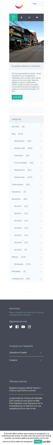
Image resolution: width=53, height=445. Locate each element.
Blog (13, 134)
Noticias (15, 257)
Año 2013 (18, 206)
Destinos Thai (19, 148)
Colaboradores (17, 184)
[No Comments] (37, 17)
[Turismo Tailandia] (21, 17)
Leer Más (46, 441)
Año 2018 (18, 242)
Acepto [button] (37, 442)
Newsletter (16, 199)
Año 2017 (18, 235)
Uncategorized (17, 279)
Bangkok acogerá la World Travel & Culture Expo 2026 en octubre (24, 389)
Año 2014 (18, 213)
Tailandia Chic (19, 170)
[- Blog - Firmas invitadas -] (29, 17)
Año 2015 (18, 221)
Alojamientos (19, 141)
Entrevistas (18, 155)
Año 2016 (18, 228)
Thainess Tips (19, 177)
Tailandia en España (18, 352)
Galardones (16, 192)
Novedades (16, 271)
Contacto (13, 360)
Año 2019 (18, 250)
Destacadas (18, 264)
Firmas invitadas (20, 163)
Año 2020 (15, 126)
